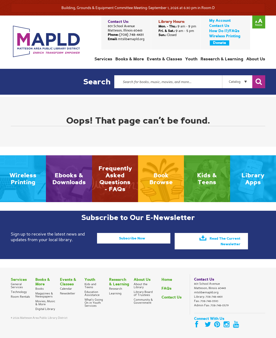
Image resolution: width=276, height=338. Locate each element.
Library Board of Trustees (143, 293)
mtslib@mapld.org (131, 39)
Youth (191, 59)
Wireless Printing (224, 36)
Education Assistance (92, 293)
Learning (115, 293)
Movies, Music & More (45, 302)
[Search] (258, 81)
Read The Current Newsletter (225, 241)
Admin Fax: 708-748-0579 (211, 305)
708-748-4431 (214, 297)
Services (103, 59)
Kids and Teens (90, 285)
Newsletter (67, 293)
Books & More (129, 59)
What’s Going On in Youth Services (94, 303)
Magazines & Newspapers (44, 295)
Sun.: (167, 35)
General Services (17, 285)
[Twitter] (208, 324)
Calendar (66, 289)
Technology (19, 292)
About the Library (140, 285)
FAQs (166, 288)
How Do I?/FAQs (224, 31)
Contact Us (219, 26)
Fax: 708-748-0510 (206, 301)
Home (167, 279)
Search (96, 82)
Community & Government (143, 301)
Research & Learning (222, 59)
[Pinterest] (217, 324)
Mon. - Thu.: (177, 26)
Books (39, 289)
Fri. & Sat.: (176, 31)
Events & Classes (164, 59)
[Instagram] (227, 324)
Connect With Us (209, 318)
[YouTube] (236, 324)
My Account (220, 20)
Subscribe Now (132, 238)
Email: (126, 39)
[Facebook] (198, 324)
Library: (208, 297)
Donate (219, 43)
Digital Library (45, 309)
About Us (255, 59)
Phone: (126, 35)
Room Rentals (20, 297)
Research (115, 289)
